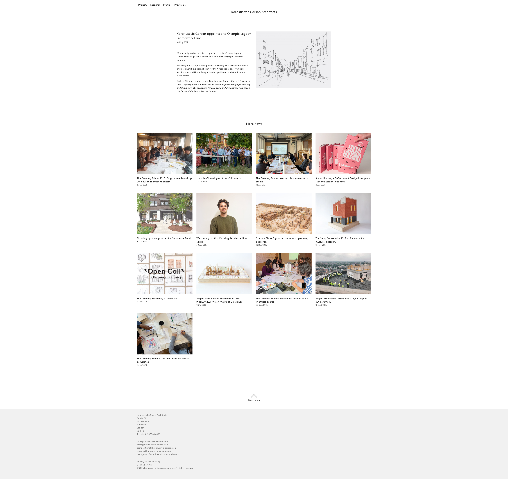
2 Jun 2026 (320, 185)
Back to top (254, 400)
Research (155, 5)
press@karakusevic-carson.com (153, 445)
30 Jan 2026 (201, 245)
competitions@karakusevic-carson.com (156, 448)
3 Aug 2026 (142, 185)
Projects (142, 5)
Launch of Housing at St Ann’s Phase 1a (218, 178)
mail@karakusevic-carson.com (152, 442)
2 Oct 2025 (201, 305)
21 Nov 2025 (321, 245)
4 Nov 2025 (142, 302)
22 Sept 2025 (262, 305)
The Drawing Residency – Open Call (157, 298)
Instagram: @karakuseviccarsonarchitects (158, 454)
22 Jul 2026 (201, 181)
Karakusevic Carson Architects (254, 12)
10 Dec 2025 (261, 245)
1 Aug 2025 (142, 365)
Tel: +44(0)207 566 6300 (148, 434)
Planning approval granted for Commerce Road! (164, 238)
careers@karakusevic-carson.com (154, 451)
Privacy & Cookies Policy (148, 462)
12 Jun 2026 (261, 185)
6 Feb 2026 (142, 241)
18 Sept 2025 (321, 305)
